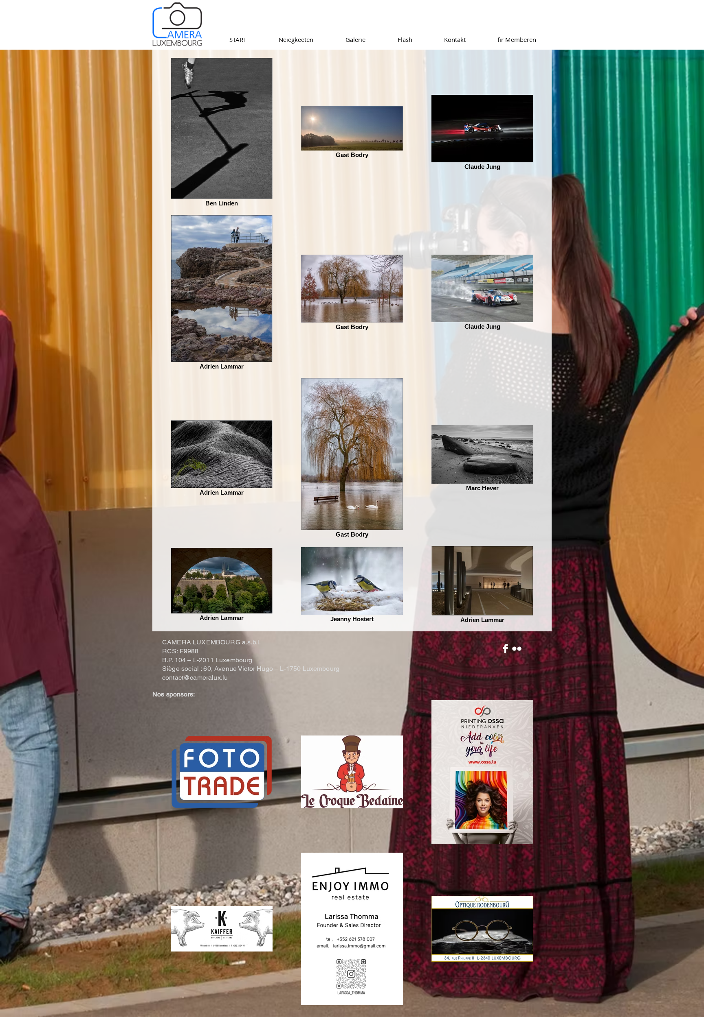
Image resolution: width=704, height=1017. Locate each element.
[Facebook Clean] (505, 648)
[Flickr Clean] (516, 648)
